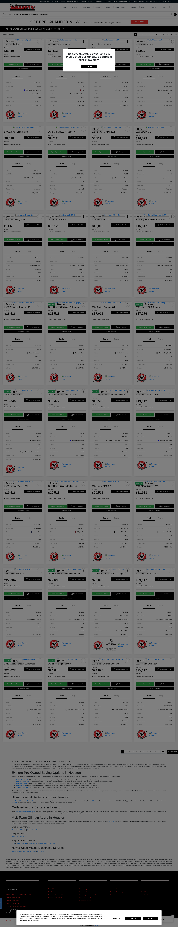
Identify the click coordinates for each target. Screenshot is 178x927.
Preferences (116, 918)
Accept (150, 918)
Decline (133, 918)
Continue (89, 66)
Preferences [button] (36, 920)
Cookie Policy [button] (79, 918)
